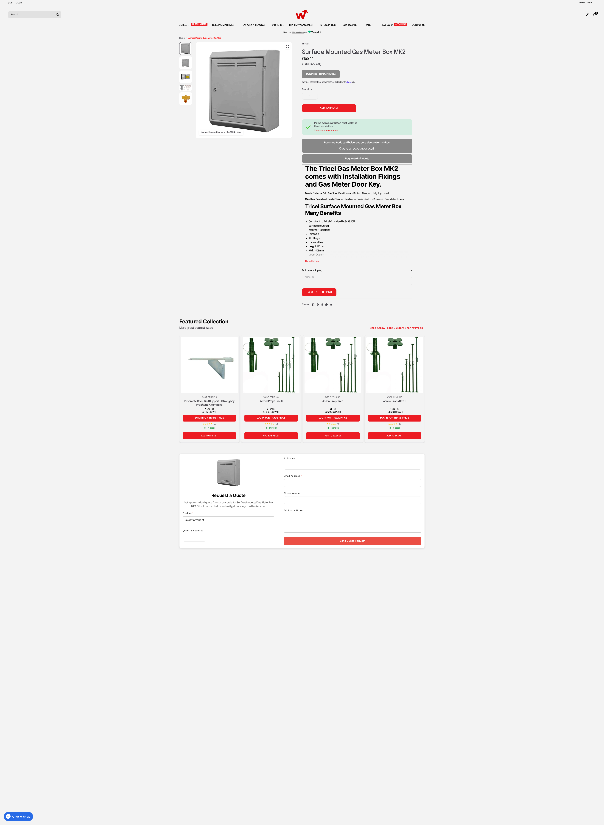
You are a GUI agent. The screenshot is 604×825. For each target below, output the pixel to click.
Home (182, 38)
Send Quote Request (352, 541)
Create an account (351, 148)
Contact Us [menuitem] (418, 25)
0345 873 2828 (585, 3)
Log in (371, 148)
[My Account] (588, 15)
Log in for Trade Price (209, 418)
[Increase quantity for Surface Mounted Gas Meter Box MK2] (315, 96)
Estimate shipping (312, 270)
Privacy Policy (575, 807)
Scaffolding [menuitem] (350, 25)
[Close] (599, 781)
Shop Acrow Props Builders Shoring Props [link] (396, 328)
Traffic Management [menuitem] (301, 25)
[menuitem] (11, 3)
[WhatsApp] (326, 304)
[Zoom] (287, 46)
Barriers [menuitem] (276, 25)
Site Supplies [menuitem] (328, 25)
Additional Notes (293, 510)
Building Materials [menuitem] (223, 25)
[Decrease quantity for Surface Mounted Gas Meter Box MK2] (304, 96)
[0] (593, 15)
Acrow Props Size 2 (394, 401)
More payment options (385, 114)
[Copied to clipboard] (331, 304)
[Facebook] (313, 304)
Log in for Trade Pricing (321, 74)
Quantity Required (194, 531)
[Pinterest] (322, 304)
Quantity (307, 89)
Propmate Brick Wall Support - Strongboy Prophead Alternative (209, 403)
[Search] (57, 14)
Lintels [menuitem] (183, 25)
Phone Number (292, 493)
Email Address (293, 476)
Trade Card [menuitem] (386, 25)
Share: (306, 304)
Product (188, 513)
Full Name (290, 458)
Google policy (586, 807)
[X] (318, 304)
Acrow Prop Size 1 (332, 401)
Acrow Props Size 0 (271, 401)
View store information (326, 131)
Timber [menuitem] (368, 25)
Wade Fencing (209, 397)
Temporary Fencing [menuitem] (252, 25)
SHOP (10, 3)
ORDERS (19, 3)
